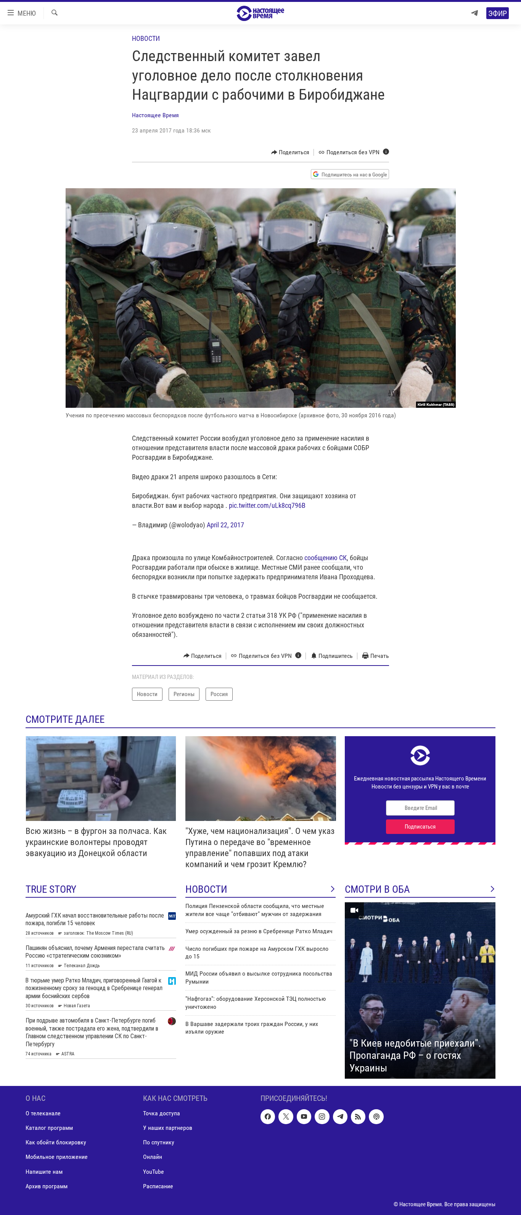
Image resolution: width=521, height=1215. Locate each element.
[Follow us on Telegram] (340, 1117)
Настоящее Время (155, 115)
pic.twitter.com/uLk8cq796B (267, 505)
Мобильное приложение (57, 1157)
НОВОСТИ (206, 889)
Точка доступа (161, 1113)
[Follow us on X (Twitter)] (285, 1117)
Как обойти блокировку (56, 1142)
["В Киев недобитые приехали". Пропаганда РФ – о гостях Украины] (420, 990)
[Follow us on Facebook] (267, 1117)
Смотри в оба (377, 889)
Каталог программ (49, 1128)
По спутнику (158, 1142)
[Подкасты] (376, 1117)
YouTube (153, 1171)
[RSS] (358, 1117)
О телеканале (43, 1113)
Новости (146, 38)
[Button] (290, 152)
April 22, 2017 (225, 525)
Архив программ (47, 1186)
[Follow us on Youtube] (304, 1117)
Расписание (158, 1186)
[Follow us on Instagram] (322, 1117)
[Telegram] (474, 13)
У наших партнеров (167, 1128)
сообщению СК (325, 558)
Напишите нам (44, 1171)
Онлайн (152, 1157)
